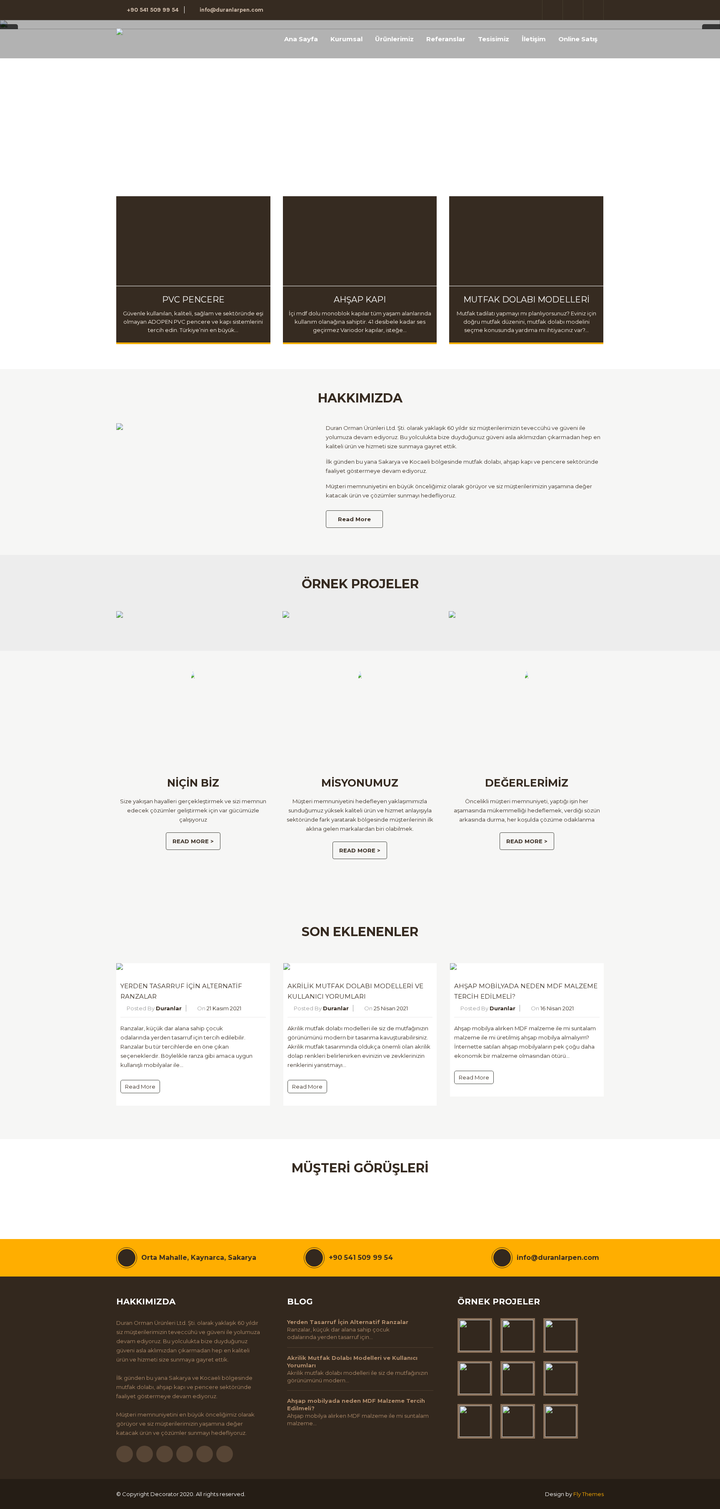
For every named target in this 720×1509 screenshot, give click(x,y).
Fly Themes (588, 1494)
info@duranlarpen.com (231, 9)
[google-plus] (573, 10)
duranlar (169, 1008)
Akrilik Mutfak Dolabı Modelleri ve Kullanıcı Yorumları (352, 1361)
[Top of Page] (696, 1487)
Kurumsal (346, 39)
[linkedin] (593, 10)
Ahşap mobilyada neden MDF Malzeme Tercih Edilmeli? (356, 1404)
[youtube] (204, 1454)
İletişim (534, 39)
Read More (354, 519)
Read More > (193, 841)
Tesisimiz (493, 39)
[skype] (224, 1454)
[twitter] (552, 10)
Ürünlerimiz (394, 39)
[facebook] (532, 10)
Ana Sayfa (301, 39)
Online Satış (578, 39)
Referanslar (445, 39)
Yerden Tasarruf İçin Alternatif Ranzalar (347, 1322)
